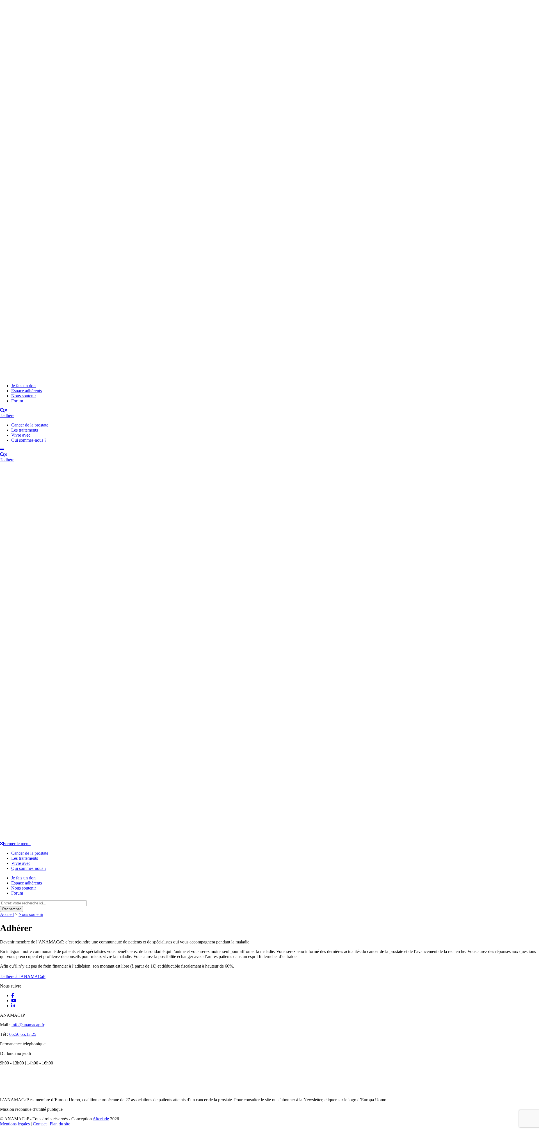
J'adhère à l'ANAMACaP (22, 976)
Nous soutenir (23, 395)
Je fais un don (23, 385)
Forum (17, 400)
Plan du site (60, 1123)
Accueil (7, 914)
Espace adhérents (26, 390)
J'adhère (7, 415)
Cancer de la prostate (29, 425)
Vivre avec (20, 435)
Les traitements (24, 430)
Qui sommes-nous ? (28, 440)
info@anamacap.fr (28, 1024)
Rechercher (11, 909)
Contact (40, 1123)
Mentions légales (15, 1123)
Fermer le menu (17, 843)
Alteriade (101, 1118)
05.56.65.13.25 (22, 1034)
